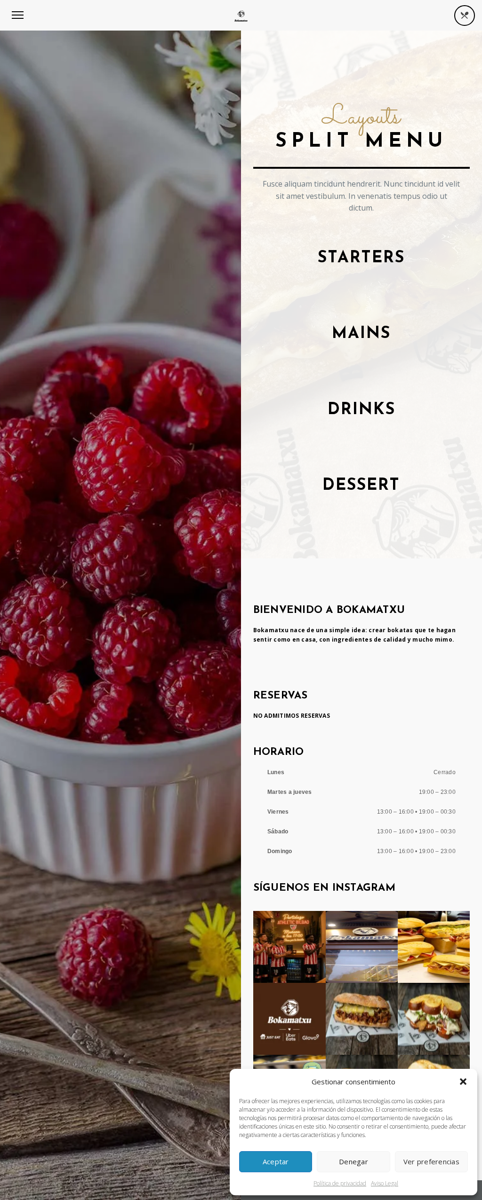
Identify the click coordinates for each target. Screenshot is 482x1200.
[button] (463, 1081)
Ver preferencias (431, 1161)
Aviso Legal (384, 1183)
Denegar (353, 1161)
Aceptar (276, 1161)
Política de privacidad (339, 1183)
